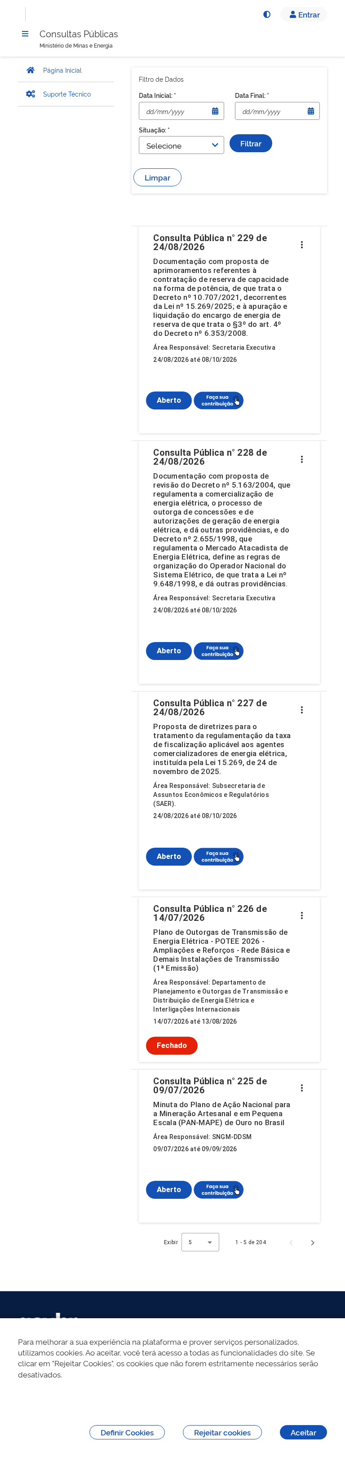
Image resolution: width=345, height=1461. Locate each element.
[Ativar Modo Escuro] (266, 14)
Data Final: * (252, 95)
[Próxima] (312, 1242)
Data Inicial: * (157, 95)
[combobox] (200, 1242)
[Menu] (25, 33)
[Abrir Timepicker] (215, 111)
